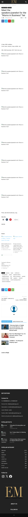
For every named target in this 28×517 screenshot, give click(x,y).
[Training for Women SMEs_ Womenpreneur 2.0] (6, 257)
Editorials (14, 5)
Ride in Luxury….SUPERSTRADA (21, 299)
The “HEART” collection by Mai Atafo (7, 299)
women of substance (6, 281)
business (7, 272)
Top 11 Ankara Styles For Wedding (18, 432)
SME (11, 278)
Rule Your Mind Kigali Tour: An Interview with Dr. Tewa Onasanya (17, 335)
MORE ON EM (8, 5)
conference (17, 272)
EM (3, 17)
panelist (23, 276)
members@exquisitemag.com (15, 407)
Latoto (10, 410)
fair (11, 276)
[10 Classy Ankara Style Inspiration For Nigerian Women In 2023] (5, 440)
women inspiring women (15, 279)
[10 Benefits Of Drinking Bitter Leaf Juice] (5, 427)
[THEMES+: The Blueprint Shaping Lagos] (5, 342)
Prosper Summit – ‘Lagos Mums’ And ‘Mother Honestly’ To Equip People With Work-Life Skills (17, 246)
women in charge (5, 279)
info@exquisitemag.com (13, 404)
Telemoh (20, 278)
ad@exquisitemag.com (17, 416)
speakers (15, 278)
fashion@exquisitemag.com (15, 413)
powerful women (5, 278)
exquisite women (5, 276)
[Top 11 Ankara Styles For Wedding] (5, 434)
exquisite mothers (16, 274)
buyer (12, 272)
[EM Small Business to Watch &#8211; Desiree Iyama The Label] (6, 239)
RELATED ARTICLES (6, 321)
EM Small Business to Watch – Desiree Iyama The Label (6, 245)
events (10, 274)
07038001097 (14, 401)
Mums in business (16, 276)
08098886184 (6, 401)
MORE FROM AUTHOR (18, 321)
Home (2, 5)
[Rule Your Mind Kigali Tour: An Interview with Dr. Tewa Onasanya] (5, 335)
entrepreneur (4, 274)
